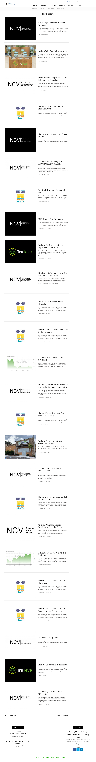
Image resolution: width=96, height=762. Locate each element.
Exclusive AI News (38, 9)
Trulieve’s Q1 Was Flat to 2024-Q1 (52, 51)
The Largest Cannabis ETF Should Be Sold (53, 135)
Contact (47, 757)
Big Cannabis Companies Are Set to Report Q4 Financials (52, 274)
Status (63, 757)
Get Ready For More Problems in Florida (52, 191)
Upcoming (71, 5)
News (28, 5)
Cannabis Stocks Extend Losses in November (53, 358)
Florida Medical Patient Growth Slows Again (51, 581)
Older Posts (10, 716)
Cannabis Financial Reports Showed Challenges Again (50, 162)
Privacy (52, 757)
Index (54, 5)
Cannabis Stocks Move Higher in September (52, 553)
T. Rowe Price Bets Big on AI (18, 733)
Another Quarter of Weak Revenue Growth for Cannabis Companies (53, 385)
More (80, 5)
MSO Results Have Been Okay (51, 219)
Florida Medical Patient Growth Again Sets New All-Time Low (51, 609)
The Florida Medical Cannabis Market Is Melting (51, 414)
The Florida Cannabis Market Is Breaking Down (51, 107)
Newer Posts (62, 716)
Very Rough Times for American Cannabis (51, 23)
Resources (45, 5)
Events (35, 5)
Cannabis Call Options (48, 637)
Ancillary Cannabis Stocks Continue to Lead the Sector (50, 525)
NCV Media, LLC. (36, 757)
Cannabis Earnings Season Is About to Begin (50, 469)
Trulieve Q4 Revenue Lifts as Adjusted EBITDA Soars (50, 246)
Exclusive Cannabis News (56, 9)
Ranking (62, 5)
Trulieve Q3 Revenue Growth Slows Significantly (50, 442)
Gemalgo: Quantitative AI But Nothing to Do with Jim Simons (18, 742)
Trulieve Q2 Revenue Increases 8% (53, 664)
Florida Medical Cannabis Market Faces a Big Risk (52, 498)
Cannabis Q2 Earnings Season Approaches (51, 692)
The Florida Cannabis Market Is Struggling (51, 302)
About (42, 757)
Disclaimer (58, 757)
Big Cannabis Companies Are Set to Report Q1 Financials (52, 78)
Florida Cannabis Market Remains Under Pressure (53, 330)
